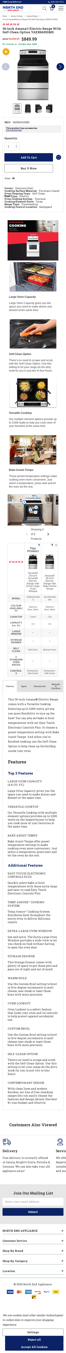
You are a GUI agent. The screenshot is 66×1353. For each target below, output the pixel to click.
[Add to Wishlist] (58, 157)
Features (10, 686)
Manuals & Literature (55, 686)
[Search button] (45, 8)
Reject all (34, 1339)
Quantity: (11, 138)
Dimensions (40, 686)
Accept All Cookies (34, 1347)
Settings (33, 1332)
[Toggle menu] (60, 8)
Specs (24, 686)
